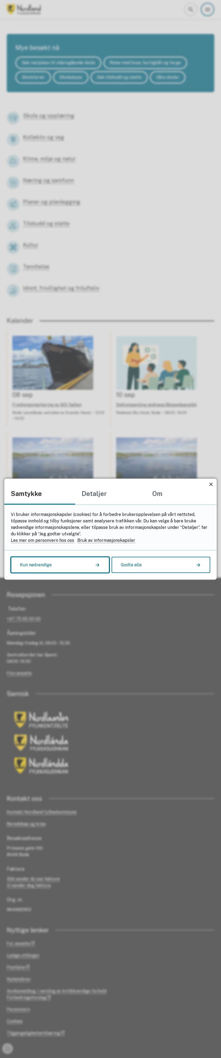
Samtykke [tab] (26, 493)
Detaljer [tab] (94, 493)
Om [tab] (157, 493)
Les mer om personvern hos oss (42, 540)
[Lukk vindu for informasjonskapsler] (211, 484)
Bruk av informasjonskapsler (106, 540)
